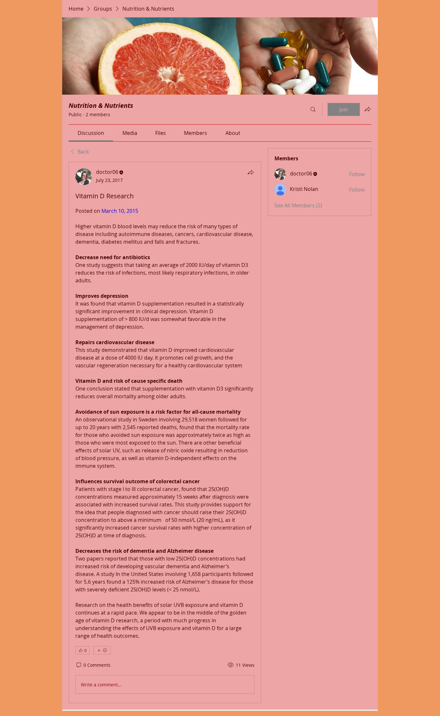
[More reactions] (101, 650)
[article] (165, 432)
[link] (91, 133)
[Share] (250, 172)
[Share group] (367, 109)
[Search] (313, 109)
